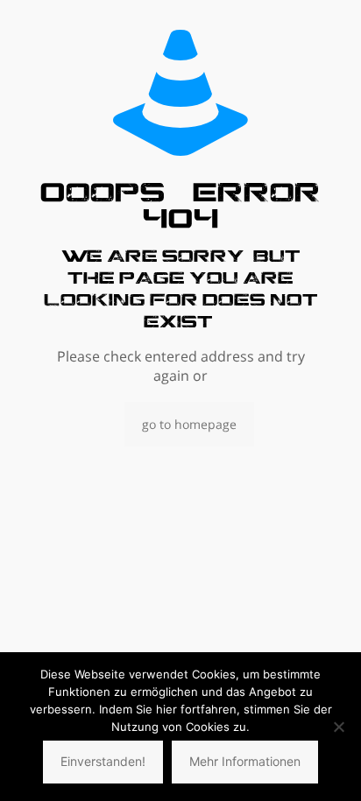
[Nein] (339, 726)
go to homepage (189, 424)
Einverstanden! (102, 761)
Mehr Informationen (245, 761)
